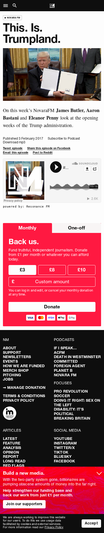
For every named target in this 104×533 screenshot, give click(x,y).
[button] (7, 5)
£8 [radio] (52, 270)
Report (11, 456)
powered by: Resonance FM (26, 206)
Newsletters (17, 356)
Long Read (14, 461)
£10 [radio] (82, 270)
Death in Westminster (77, 356)
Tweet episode (13, 148)
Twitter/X (64, 447)
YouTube (63, 438)
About (10, 348)
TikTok (61, 452)
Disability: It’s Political (69, 411)
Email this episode (15, 152)
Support (12, 352)
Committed (66, 361)
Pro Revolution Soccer (71, 393)
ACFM (59, 352)
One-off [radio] (76, 228)
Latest (10, 438)
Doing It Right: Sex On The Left (77, 402)
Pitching (12, 375)
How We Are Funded (24, 365)
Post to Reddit (43, 152)
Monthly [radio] (27, 228)
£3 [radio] (22, 270)
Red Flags (13, 465)
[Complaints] (9, 414)
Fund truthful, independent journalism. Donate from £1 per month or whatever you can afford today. (49, 254)
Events (10, 361)
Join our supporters (24, 503)
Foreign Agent (69, 365)
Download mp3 (14, 142)
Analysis (12, 447)
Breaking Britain (72, 418)
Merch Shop (16, 370)
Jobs (8, 379)
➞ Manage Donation (24, 387)
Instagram (65, 443)
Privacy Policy (18, 400)
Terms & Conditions (24, 395)
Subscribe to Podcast (64, 138)
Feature (11, 443)
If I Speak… (65, 348)
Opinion (11, 452)
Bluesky (62, 456)
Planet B (63, 370)
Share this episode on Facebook (49, 148)
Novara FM (65, 375)
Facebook (64, 461)
